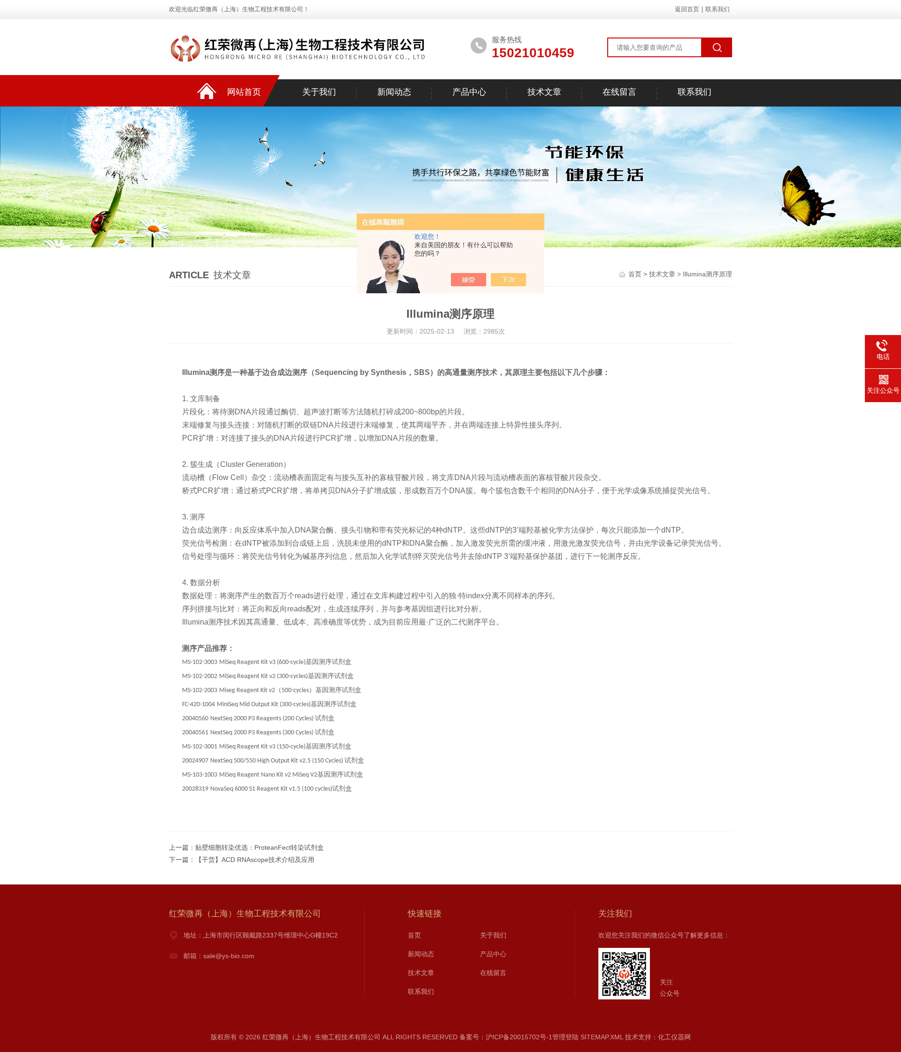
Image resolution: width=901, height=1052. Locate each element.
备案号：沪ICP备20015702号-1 (505, 1037)
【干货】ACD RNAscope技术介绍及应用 (254, 859)
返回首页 (687, 9)
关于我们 (319, 92)
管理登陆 (565, 1037)
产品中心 (469, 92)
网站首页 (244, 92)
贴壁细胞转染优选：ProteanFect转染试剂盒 (259, 847)
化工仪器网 (674, 1037)
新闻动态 (394, 92)
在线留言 (619, 92)
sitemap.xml (601, 1037)
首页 (634, 274)
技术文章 (544, 92)
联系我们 (717, 9)
